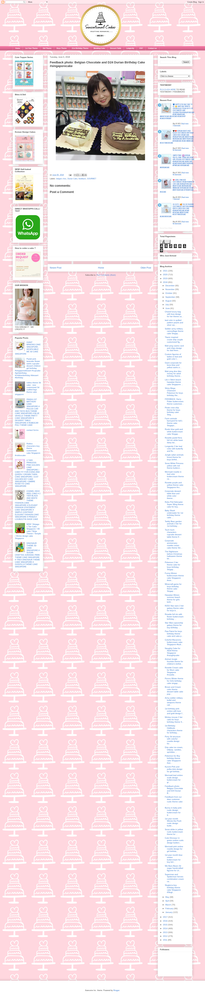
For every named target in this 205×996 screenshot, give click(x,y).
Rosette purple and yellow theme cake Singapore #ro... (174, 484)
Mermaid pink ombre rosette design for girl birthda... (174, 848)
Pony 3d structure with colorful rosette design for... (172, 740)
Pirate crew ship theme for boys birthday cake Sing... (172, 411)
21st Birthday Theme (80, 48)
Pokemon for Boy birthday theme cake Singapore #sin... (173, 759)
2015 (165, 925)
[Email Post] (70, 175)
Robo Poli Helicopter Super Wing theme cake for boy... (174, 504)
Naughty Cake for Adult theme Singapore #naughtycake (172, 651)
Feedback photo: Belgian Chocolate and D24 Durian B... (174, 789)
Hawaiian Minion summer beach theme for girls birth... (172, 598)
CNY (141, 48)
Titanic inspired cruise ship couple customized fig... (174, 339)
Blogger (116, 990)
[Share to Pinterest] (85, 175)
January (169, 912)
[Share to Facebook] (83, 175)
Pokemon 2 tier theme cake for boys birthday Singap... (172, 565)
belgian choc (61, 179)
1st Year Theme (31, 48)
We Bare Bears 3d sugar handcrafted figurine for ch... (174, 868)
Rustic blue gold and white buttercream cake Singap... (174, 431)
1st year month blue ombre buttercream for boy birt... (173, 858)
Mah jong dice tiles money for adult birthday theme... (173, 373)
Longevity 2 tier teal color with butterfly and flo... (174, 448)
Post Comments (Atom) (106, 275)
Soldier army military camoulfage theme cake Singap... (174, 331)
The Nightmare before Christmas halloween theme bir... (173, 555)
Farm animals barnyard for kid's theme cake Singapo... (173, 422)
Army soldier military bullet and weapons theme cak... (174, 701)
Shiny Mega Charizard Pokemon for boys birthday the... (174, 391)
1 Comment (176, 199)
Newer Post (55, 268)
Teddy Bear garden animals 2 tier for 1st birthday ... (173, 523)
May (167, 897)
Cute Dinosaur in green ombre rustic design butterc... (174, 840)
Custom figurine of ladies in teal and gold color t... (173, 356)
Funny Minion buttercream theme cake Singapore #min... (174, 576)
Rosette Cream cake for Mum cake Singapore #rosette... (174, 671)
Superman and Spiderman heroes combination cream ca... (174, 877)
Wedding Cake (99, 48)
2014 (165, 928)
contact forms (32, 430)
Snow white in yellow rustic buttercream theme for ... (174, 831)
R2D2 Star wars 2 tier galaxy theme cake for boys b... (174, 608)
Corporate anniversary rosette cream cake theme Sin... (173, 544)
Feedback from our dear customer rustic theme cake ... (174, 800)
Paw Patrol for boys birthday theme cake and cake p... (174, 633)
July (167, 304)
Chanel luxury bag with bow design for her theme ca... (174, 314)
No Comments (177, 150)
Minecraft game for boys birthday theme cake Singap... (173, 587)
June (167, 308)
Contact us (152, 48)
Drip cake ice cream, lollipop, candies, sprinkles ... (174, 749)
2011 (165, 940)
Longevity (130, 48)
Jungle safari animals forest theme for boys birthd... (174, 457)
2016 (165, 921)
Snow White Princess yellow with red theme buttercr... (174, 465)
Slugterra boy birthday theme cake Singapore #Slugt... (173, 888)
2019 (165, 278)
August (168, 301)
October (169, 293)
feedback (82, 179)
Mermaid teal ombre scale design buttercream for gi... (174, 778)
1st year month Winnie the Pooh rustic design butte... (173, 822)
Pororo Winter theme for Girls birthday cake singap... (174, 680)
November (170, 289)
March (168, 905)
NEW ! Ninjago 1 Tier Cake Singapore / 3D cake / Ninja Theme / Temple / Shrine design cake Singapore (28, 531)
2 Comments (176, 125)
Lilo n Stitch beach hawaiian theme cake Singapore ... (174, 382)
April (167, 901)
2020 (165, 274)
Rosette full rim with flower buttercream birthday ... (174, 616)
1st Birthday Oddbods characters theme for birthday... (173, 729)
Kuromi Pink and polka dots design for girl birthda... (173, 769)
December (170, 285)
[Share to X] (80, 175)
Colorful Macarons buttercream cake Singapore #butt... (174, 642)
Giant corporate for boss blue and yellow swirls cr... (173, 365)
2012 (165, 936)
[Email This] (75, 175)
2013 (165, 932)
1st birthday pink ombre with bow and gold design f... (174, 711)
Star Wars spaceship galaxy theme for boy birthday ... (174, 625)
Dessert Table (115, 48)
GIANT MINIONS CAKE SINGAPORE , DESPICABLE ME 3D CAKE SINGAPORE (28, 348)
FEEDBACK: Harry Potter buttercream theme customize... (174, 401)
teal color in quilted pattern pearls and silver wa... (174, 322)
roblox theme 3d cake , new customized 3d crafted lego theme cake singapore (28, 388)
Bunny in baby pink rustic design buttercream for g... (173, 811)
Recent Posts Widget (166, 228)
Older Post (146, 268)
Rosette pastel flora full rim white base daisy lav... (174, 440)
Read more (185, 123)
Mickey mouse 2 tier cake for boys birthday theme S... (174, 719)
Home (17, 48)
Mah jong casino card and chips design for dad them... (174, 348)
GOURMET (91, 179)
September (170, 297)
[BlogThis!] (77, 175)
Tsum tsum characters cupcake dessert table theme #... (173, 533)
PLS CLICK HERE (168, 89)
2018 (165, 282)
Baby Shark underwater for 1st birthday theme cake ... (174, 514)
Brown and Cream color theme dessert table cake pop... (174, 690)
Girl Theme (47, 48)
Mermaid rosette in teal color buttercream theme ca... (174, 475)
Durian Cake (72, 179)
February (169, 908)
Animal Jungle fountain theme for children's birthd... (174, 661)
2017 (165, 917)
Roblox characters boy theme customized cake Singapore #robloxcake (27, 449)
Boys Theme (62, 48)
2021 (165, 271)
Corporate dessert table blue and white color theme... (173, 494)
